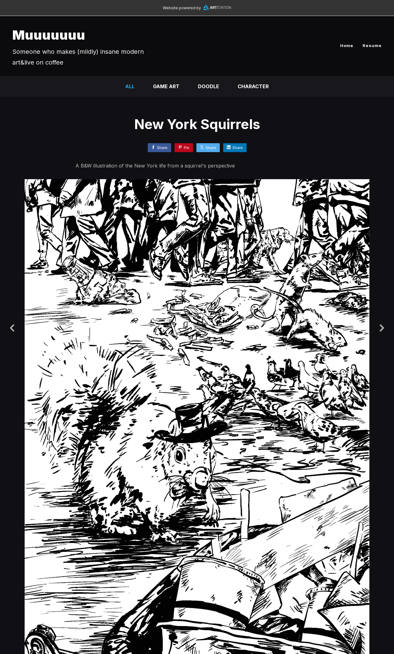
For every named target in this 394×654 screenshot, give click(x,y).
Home (346, 45)
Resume (372, 45)
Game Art (166, 86)
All (130, 86)
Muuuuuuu (48, 35)
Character (253, 86)
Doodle (208, 86)
